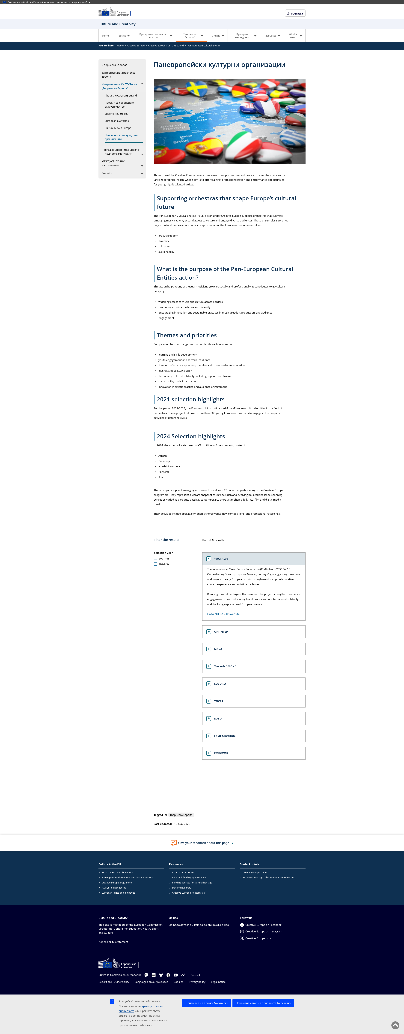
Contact (195, 975)
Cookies (178, 982)
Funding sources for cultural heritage (192, 882)
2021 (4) (164, 558)
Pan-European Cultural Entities (203, 45)
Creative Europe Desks (255, 872)
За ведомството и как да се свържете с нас (199, 924)
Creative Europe (136, 45)
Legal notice (218, 982)
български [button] (297, 13)
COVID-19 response (182, 872)
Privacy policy (197, 982)
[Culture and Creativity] (116, 11)
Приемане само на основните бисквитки (263, 1003)
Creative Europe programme (117, 882)
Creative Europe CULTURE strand (166, 45)
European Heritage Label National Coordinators (268, 877)
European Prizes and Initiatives (118, 892)
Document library (181, 887)
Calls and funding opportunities (189, 877)
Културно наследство (114, 887)
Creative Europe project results (188, 892)
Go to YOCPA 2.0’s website (223, 614)
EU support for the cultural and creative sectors (127, 877)
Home (106, 35)
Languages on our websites (151, 982)
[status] (251, 541)
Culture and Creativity (113, 917)
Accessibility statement (113, 941)
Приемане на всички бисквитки (206, 1003)
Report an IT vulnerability (113, 982)
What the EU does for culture (117, 872)
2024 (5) (164, 564)
